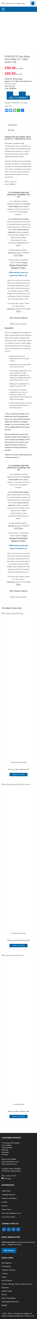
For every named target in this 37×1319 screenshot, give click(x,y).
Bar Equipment (6, 1263)
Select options (18, 774)
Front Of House (7, 1280)
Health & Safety (7, 1291)
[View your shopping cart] (33, 3)
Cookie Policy (6, 1191)
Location (4, 1202)
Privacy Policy (6, 1209)
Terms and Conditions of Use (11, 1213)
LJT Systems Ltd (28, 1316)
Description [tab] (12, 125)
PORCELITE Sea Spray (19, 103)
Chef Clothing (6, 1266)
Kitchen (4, 1294)
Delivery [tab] (11, 130)
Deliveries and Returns (9, 1198)
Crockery (5, 1273)
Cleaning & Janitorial (8, 1270)
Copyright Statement (8, 1194)
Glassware (5, 1287)
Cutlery (4, 1277)
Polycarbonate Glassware (10, 1301)
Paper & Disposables (9, 1298)
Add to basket (18, 97)
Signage (4, 1305)
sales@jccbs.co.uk (14, 252)
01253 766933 (18, 255)
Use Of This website (8, 1217)
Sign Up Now (9, 1250)
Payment (5, 1206)
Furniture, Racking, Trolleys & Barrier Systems (17, 1284)
